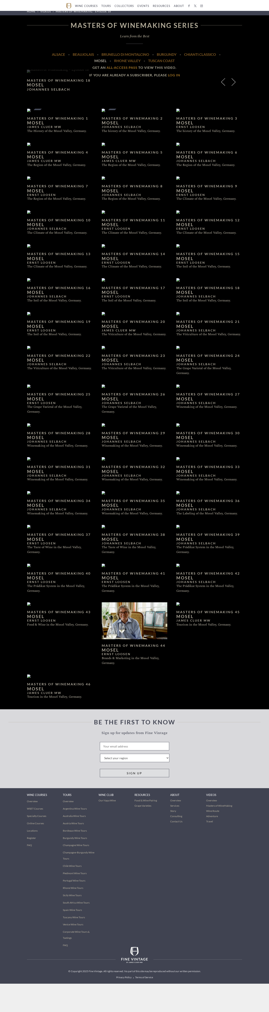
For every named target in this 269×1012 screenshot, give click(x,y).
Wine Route (212, 810)
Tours (106, 6)
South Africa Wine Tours (76, 902)
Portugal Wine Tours (74, 880)
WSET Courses (35, 808)
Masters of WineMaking (219, 805)
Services (174, 805)
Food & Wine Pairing (145, 800)
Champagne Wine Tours (76, 845)
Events (143, 6)
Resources (161, 6)
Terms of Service (144, 977)
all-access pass (122, 67)
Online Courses (35, 823)
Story (173, 810)
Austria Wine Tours (73, 823)
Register (31, 838)
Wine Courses (86, 6)
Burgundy (167, 54)
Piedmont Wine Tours (75, 873)
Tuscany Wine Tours (74, 917)
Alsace (58, 54)
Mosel (100, 61)
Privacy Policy (124, 977)
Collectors (124, 6)
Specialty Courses (36, 816)
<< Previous (223, 83)
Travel (209, 821)
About (179, 6)
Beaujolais (83, 54)
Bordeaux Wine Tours (75, 830)
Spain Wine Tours (72, 910)
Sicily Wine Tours (72, 895)
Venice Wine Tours (73, 924)
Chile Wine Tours (72, 865)
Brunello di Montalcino (125, 54)
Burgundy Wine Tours (75, 838)
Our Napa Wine (107, 800)
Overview (32, 801)
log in (174, 75)
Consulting (176, 816)
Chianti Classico (200, 54)
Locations (32, 830)
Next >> (234, 83)
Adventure (212, 816)
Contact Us (176, 821)
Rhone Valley (127, 61)
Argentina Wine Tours (75, 808)
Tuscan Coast (161, 61)
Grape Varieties (142, 805)
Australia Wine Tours (74, 816)
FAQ (29, 845)
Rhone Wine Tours (73, 887)
